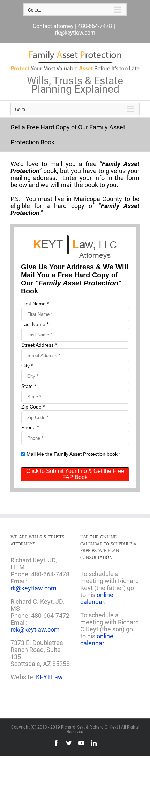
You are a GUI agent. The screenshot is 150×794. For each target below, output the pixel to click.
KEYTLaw (49, 677)
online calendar (96, 598)
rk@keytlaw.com (75, 32)
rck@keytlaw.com (35, 629)
